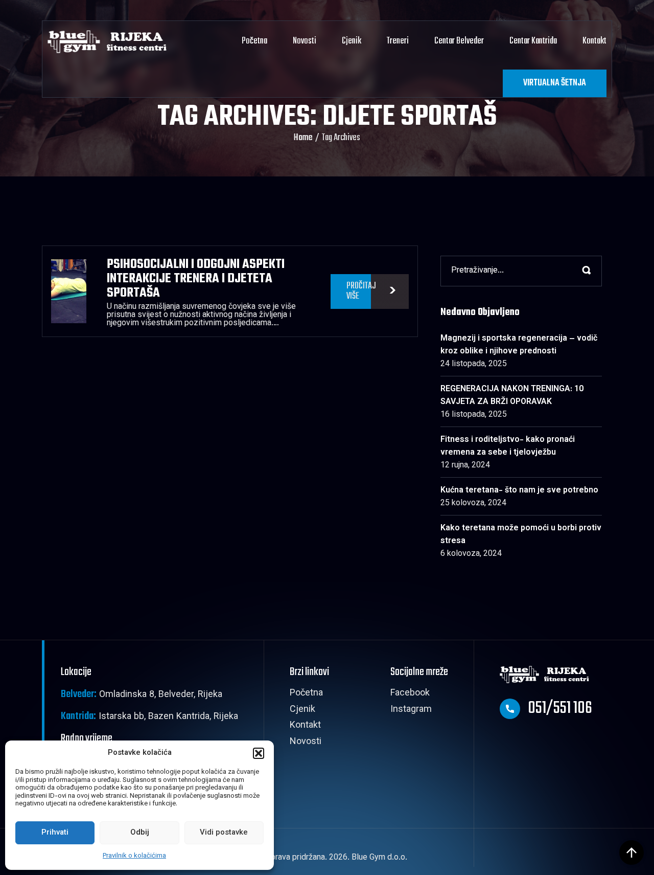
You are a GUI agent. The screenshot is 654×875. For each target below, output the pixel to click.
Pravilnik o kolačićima (134, 856)
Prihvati (54, 833)
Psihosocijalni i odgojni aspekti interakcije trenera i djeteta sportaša (196, 278)
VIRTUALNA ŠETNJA (554, 83)
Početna (254, 41)
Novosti (304, 41)
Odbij (139, 833)
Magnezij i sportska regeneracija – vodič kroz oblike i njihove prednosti (518, 345)
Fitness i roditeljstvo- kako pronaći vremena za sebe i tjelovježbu (507, 446)
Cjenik (351, 41)
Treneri (398, 41)
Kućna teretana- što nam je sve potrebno (519, 490)
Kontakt (594, 41)
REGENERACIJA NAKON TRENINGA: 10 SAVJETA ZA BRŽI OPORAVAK (511, 396)
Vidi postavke (224, 833)
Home (303, 138)
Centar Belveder (459, 41)
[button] (258, 753)
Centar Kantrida (533, 41)
